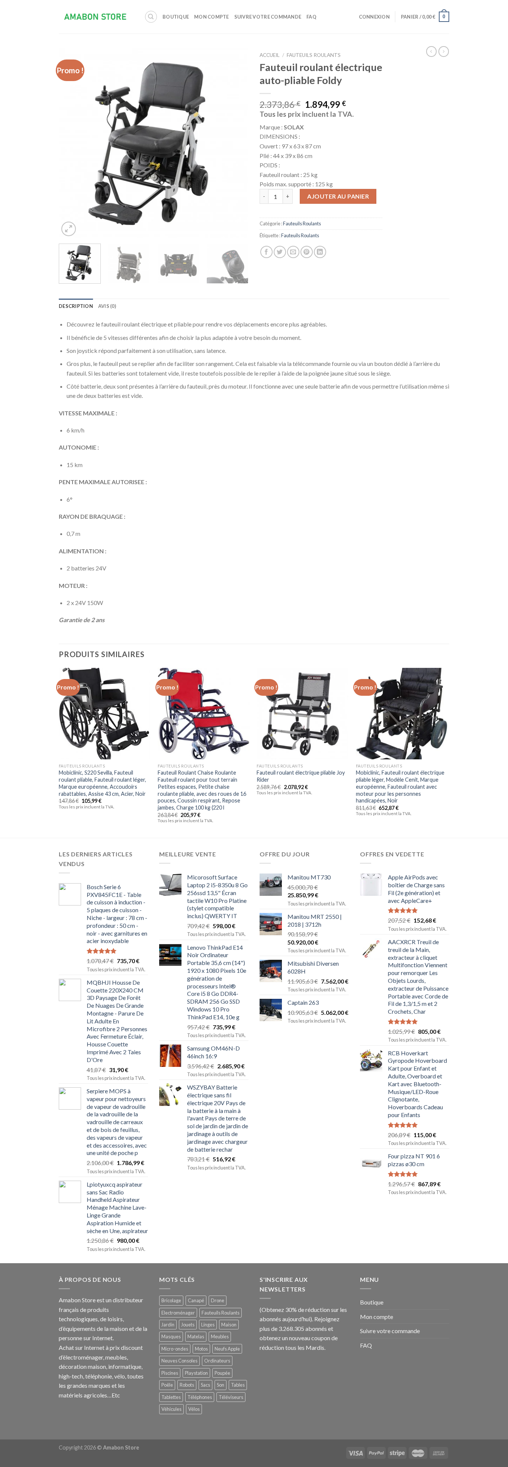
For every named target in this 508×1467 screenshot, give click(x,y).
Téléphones (199, 1397)
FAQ (311, 17)
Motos (201, 1349)
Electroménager (178, 1313)
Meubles (220, 1336)
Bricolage (171, 1300)
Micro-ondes (174, 1349)
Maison (229, 1325)
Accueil (270, 55)
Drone (217, 1300)
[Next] (235, 143)
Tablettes (171, 1397)
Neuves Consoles (179, 1361)
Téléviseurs (231, 1397)
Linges (208, 1325)
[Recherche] (151, 17)
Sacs (205, 1385)
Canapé (196, 1300)
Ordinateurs (217, 1361)
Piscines (169, 1373)
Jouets (187, 1325)
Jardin (167, 1325)
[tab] (76, 306)
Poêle (167, 1385)
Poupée (222, 1373)
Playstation (196, 1373)
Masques (171, 1336)
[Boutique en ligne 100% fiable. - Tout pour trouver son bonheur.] (96, 17)
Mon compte (211, 17)
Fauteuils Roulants (314, 55)
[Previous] (71, 143)
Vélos (194, 1409)
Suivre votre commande (267, 17)
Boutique (176, 17)
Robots (187, 1385)
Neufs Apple (227, 1349)
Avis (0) (107, 306)
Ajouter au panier (338, 196)
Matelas (195, 1336)
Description (76, 306)
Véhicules (171, 1409)
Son (220, 1385)
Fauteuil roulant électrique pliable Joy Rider (301, 776)
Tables (238, 1385)
